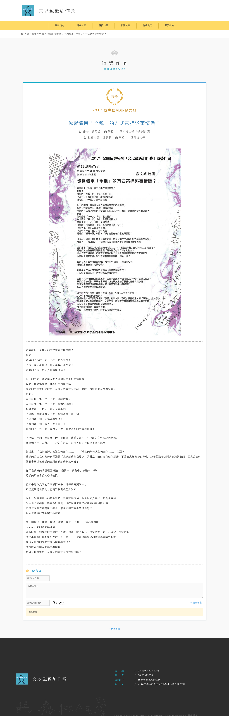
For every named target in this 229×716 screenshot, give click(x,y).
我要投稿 (169, 25)
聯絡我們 (147, 25)
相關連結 (125, 25)
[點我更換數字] (57, 604)
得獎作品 (103, 25)
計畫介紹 (81, 25)
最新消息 (59, 25)
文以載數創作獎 (57, 10)
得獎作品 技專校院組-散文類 (47, 34)
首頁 (26, 34)
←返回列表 (114, 629)
